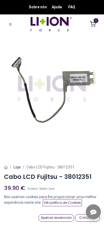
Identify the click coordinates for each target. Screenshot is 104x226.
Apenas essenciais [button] (56, 217)
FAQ (71, 7)
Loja (17, 167)
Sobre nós (38, 7)
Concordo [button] (87, 217)
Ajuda (57, 7)
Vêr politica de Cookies (62, 202)
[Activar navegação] (10, 24)
